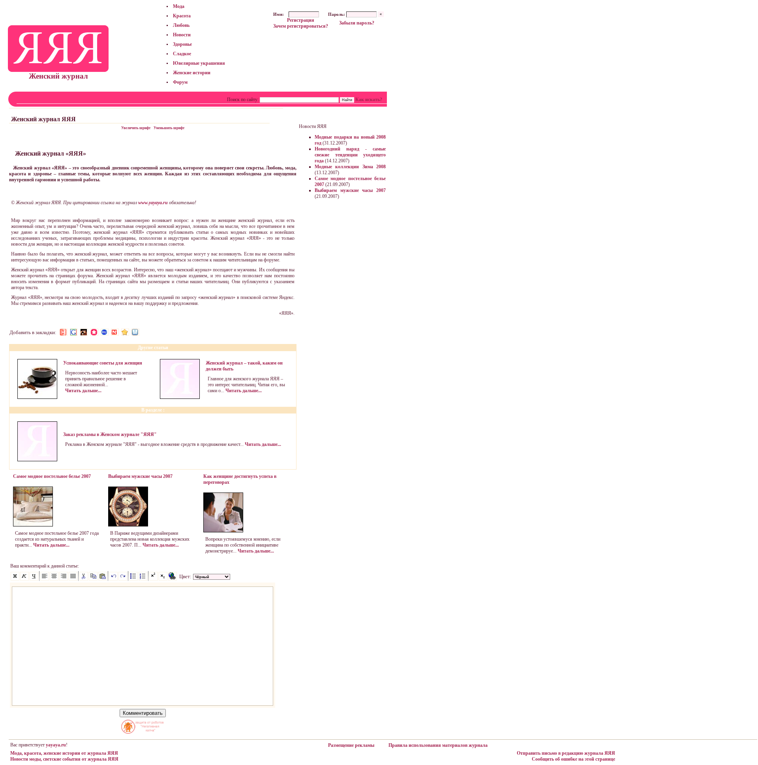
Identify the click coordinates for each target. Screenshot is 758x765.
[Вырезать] (83, 579)
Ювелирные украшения (199, 63)
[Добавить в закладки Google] (74, 332)
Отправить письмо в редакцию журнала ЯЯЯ (566, 753)
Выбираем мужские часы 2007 (350, 190)
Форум (180, 82)
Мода (178, 6)
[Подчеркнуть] (34, 579)
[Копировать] (93, 579)
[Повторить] (122, 579)
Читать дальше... (83, 390)
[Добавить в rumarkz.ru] (105, 332)
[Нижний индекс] (163, 579)
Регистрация (300, 20)
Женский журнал (58, 76)
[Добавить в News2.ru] (64, 332)
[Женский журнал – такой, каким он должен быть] (180, 397)
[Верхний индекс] (153, 579)
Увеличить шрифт (135, 128)
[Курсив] (24, 579)
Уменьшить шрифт (169, 128)
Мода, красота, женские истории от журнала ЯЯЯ (64, 753)
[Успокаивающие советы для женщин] (37, 397)
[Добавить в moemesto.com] (135, 332)
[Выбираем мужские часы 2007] (128, 525)
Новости (182, 35)
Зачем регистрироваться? (300, 26)
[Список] (133, 579)
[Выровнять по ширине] (73, 579)
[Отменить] (113, 579)
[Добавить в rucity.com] (125, 332)
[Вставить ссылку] (172, 579)
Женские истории (191, 72)
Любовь (181, 25)
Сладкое (182, 53)
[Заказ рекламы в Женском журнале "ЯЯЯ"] (37, 459)
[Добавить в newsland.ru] (115, 332)
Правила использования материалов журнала (438, 745)
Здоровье (182, 44)
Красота (182, 16)
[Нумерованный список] (143, 579)
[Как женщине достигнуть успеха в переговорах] (223, 531)
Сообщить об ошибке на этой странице (573, 759)
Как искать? (368, 99)
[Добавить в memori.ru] (94, 332)
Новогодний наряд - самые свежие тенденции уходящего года (350, 155)
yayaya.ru (56, 745)
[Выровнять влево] (44, 579)
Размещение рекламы (351, 745)
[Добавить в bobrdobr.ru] (84, 332)
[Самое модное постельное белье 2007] (33, 525)
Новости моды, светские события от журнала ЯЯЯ (64, 759)
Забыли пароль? (356, 23)
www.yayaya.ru (153, 202)
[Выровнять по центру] (54, 579)
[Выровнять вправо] (63, 579)
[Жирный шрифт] (15, 579)
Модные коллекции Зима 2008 (350, 166)
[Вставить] (102, 579)
